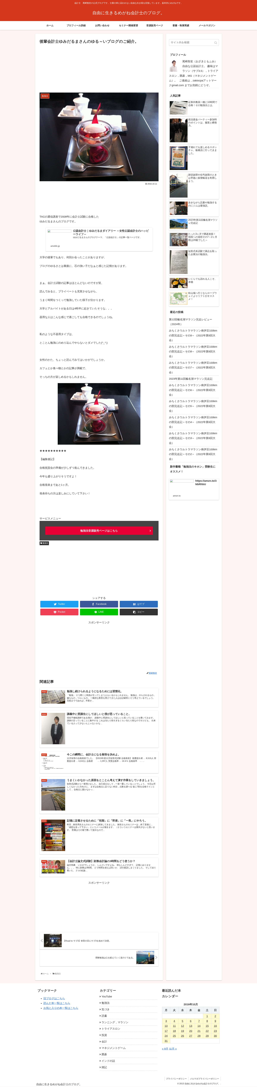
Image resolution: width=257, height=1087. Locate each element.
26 (182, 1035)
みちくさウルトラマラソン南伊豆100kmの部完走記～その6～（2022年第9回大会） (193, 390)
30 (215, 1035)
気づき (106, 1009)
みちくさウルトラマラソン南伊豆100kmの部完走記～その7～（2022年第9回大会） (193, 367)
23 (215, 1030)
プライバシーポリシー (176, 1079)
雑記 (104, 1067)
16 (215, 1025)
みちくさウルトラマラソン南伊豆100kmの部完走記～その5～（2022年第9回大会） (193, 406)
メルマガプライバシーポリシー (204, 1079)
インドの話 (108, 1060)
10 (166, 1025)
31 (166, 1040)
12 (182, 1025)
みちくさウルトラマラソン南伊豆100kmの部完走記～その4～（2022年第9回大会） (193, 422)
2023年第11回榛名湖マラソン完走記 (190, 378)
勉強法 (45, 543)
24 (166, 1035)
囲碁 (104, 1054)
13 (190, 1025)
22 (207, 1030)
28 (199, 1035)
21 (199, 1030)
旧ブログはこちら (54, 998)
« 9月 (165, 1048)
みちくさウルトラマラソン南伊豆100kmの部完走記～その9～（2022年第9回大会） (193, 335)
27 (190, 1035)
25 (174, 1035)
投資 (104, 1035)
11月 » (173, 1048)
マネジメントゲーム (114, 1048)
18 (174, 1030)
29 (207, 1035)
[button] (216, 42)
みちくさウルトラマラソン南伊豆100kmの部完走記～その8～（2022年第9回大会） (193, 351)
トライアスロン (111, 1028)
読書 (104, 1015)
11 (174, 1025)
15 (207, 1025)
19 (182, 1030)
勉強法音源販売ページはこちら (99, 530)
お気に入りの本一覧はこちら (60, 1008)
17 (166, 1030)
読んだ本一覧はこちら (56, 1003)
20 (190, 1030)
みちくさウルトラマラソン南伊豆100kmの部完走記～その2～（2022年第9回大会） (193, 454)
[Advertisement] (99, 67)
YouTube (107, 996)
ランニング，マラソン (115, 1022)
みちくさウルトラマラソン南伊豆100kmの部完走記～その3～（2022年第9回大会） (193, 438)
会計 (104, 1041)
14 (199, 1025)
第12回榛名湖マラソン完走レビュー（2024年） (190, 322)
